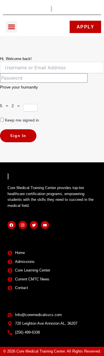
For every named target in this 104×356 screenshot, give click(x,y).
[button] (11, 26)
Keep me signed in (22, 120)
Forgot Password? (15, 126)
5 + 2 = (11, 105)
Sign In (18, 136)
